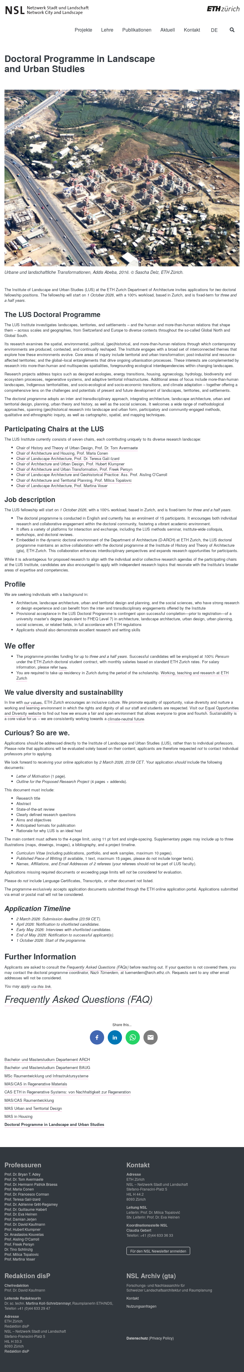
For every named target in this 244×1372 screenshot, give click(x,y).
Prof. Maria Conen (19, 1188)
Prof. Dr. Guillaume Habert (25, 1209)
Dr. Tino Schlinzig (18, 1249)
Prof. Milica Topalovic (21, 1254)
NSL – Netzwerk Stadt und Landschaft (49, 10)
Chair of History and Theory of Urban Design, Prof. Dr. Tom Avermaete (77, 447)
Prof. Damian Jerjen (20, 1219)
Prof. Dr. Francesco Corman (26, 1194)
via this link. (41, 986)
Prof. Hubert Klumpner (22, 1229)
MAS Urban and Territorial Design (33, 1108)
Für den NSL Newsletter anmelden (158, 1250)
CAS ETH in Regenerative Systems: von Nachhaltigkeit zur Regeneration (67, 1092)
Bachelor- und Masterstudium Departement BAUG (47, 1067)
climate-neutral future (126, 718)
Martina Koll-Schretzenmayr (48, 1303)
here (63, 667)
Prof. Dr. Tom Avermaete (23, 1179)
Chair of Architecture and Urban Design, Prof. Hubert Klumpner (70, 464)
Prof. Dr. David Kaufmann (24, 1224)
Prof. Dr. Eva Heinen (20, 1213)
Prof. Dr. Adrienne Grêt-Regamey (31, 1204)
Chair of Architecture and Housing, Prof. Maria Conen (62, 453)
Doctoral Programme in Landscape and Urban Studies (54, 1124)
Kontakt (132, 1297)
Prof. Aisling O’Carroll (21, 1239)
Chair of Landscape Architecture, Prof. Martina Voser (61, 485)
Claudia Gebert (138, 1230)
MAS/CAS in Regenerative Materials (35, 1083)
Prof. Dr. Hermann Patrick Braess (30, 1184)
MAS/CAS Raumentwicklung (29, 1100)
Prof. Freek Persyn (19, 1244)
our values (33, 702)
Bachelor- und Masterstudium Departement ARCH (47, 1059)
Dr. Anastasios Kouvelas (24, 1234)
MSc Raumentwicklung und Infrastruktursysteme (46, 1075)
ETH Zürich (219, 8)
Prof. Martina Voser (19, 1258)
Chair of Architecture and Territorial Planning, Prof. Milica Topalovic (74, 480)
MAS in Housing (18, 1116)
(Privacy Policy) (150, 1337)
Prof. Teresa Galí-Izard (22, 1199)
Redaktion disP (16, 1351)
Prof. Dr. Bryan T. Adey (22, 1174)
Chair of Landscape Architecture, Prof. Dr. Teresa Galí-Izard (67, 458)
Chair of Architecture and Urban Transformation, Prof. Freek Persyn (74, 469)
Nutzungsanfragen (141, 1306)
